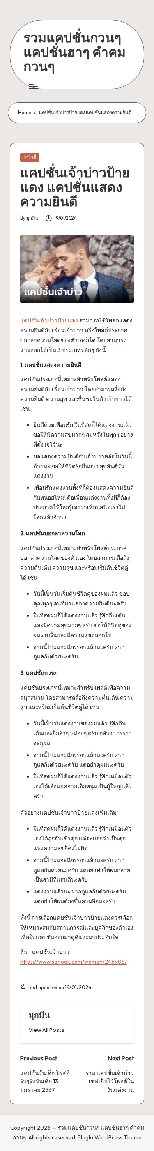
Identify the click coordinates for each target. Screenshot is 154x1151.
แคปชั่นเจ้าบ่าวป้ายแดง (49, 320)
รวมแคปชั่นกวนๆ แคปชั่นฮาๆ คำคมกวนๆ (74, 52)
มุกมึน (39, 1015)
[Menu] (33, 86)
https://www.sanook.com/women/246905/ (73, 961)
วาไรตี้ (29, 157)
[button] (46, 1030)
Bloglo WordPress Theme (110, 1137)
